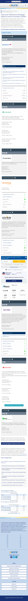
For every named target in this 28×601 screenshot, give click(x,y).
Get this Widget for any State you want (9, 502)
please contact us (23, 455)
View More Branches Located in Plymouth (14, 405)
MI (20, 543)
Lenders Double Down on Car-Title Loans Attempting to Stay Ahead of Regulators (13, 469)
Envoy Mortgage (6, 212)
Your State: (8, 1)
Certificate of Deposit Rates (14, 578)
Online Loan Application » (7, 196)
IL (20, 536)
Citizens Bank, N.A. (7, 104)
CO (20, 547)
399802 (23, 98)
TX (20, 539)
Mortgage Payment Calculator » (9, 88)
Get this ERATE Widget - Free (14, 513)
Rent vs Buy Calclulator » (7, 242)
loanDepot (5, 301)
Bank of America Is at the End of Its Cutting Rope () (13, 83)
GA (7, 535)
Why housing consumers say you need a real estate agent (13, 465)
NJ (7, 544)
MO (20, 545)
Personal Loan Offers (14, 573)
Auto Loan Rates (14, 575)
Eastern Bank (6, 150)
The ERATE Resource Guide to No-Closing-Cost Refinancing (13, 480)
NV (20, 540)
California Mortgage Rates (14, 493)
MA (20, 537)
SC (7, 545)
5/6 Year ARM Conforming (6, 499)
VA (20, 544)
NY (7, 536)
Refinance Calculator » (7, 343)
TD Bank (4, 410)
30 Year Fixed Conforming (6, 496)
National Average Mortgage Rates (14, 504)
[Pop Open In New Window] (25, 257)
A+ (24, 207)
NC (7, 539)
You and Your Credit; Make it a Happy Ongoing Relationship (13, 482)
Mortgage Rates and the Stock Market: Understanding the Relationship (13, 477)
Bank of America (6, 36)
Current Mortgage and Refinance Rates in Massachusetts (13, 29)
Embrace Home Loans (8, 177)
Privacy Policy (14, 586)
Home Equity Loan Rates (14, 570)
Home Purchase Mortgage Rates (14, 566)
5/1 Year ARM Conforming (6, 510)
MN (7, 543)
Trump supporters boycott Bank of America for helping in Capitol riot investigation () (13, 72)
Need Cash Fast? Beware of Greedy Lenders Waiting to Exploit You (14, 473)
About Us (14, 584)
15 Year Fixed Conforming (6, 497)
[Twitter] (4, 39)
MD (20, 541)
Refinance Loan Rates (14, 568)
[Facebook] (3, 39)
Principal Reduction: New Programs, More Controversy (12, 485)
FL (20, 535)
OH (7, 540)
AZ (7, 537)
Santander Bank (6, 359)
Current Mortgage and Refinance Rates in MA (13, 443)
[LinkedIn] (6, 39)
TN (7, 547)
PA (7, 541)
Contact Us (14, 589)
